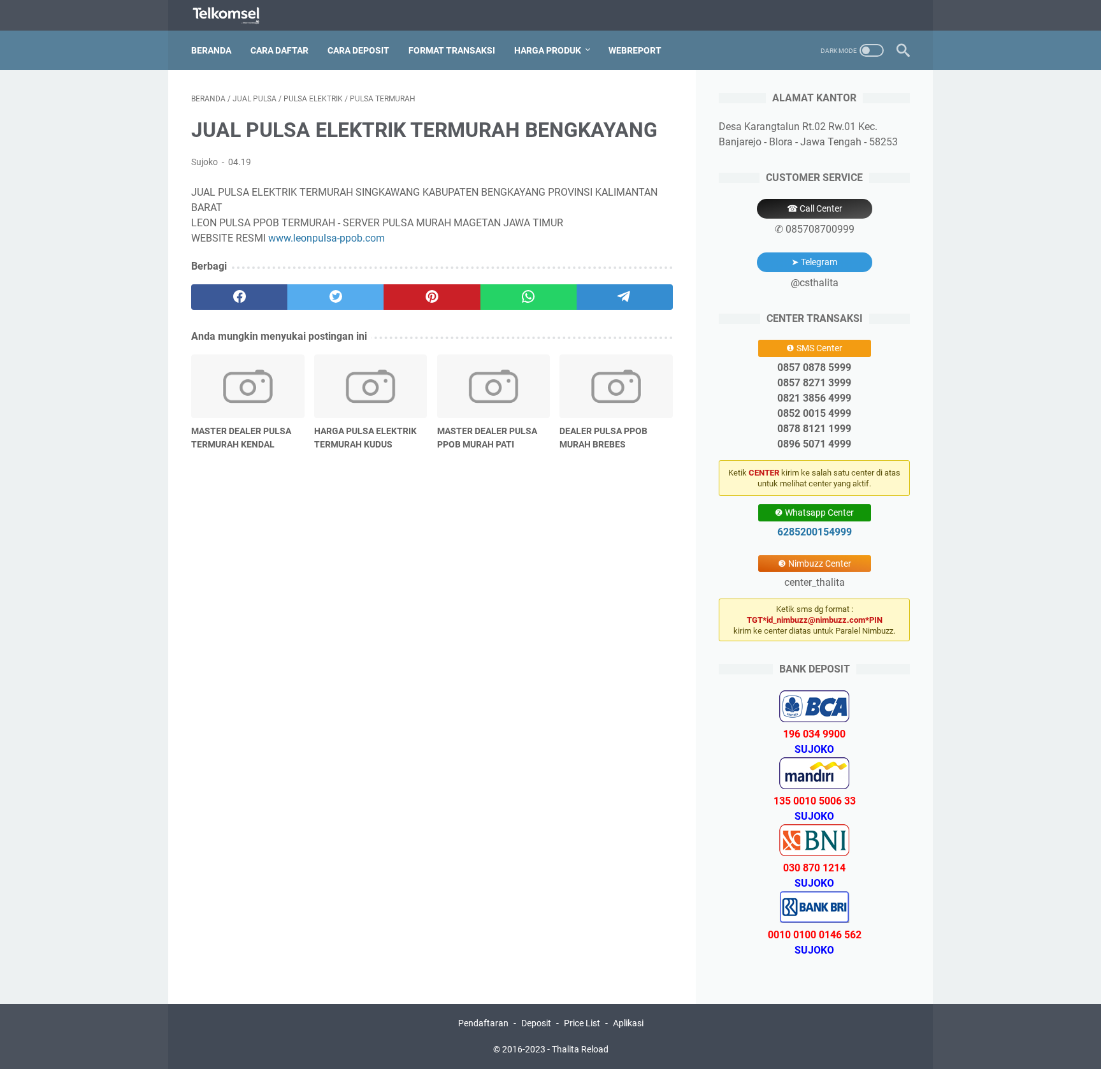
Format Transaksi (451, 50)
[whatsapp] (528, 297)
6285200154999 (814, 532)
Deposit (536, 1023)
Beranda (211, 50)
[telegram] (625, 297)
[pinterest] (432, 297)
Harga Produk (547, 50)
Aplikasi (628, 1023)
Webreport (634, 50)
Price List (582, 1023)
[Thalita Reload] (234, 15)
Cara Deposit (358, 50)
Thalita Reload (580, 1049)
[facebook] (239, 297)
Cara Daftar (279, 50)
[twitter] (335, 297)
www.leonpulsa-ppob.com (326, 238)
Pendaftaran (483, 1023)
